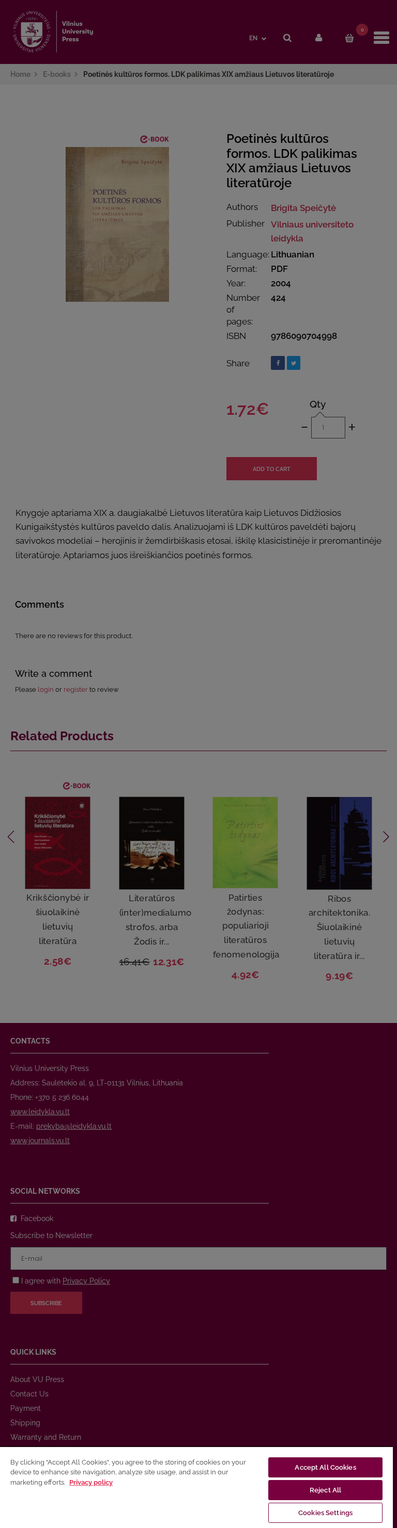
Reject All (325, 1490)
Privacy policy (91, 1482)
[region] (196, 1487)
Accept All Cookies (325, 1467)
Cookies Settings (325, 1513)
